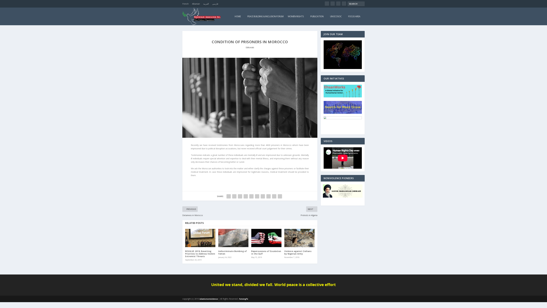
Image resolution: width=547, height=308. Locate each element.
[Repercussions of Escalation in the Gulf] (266, 238)
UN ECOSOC (336, 16)
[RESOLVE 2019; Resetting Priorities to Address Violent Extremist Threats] (200, 238)
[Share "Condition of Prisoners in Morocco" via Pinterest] (251, 196)
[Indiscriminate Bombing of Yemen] (233, 238)
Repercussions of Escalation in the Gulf (266, 252)
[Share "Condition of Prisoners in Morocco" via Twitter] (234, 196)
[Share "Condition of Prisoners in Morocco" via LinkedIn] (257, 196)
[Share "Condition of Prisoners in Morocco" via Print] (280, 196)
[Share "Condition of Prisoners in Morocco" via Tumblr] (246, 196)
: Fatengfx (243, 299)
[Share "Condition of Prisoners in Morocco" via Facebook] (228, 196)
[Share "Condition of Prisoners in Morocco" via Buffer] (263, 196)
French (185, 3)
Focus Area (354, 16)
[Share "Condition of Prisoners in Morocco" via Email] (274, 196)
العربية (206, 3)
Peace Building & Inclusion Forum (265, 16)
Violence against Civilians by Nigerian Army (297, 252)
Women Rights (296, 16)
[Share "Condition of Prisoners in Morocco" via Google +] (240, 196)
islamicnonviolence (208, 299)
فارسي (215, 3)
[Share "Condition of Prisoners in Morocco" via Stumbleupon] (268, 196)
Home (238, 16)
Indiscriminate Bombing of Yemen (232, 252)
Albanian (196, 3)
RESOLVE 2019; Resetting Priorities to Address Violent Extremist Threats (200, 254)
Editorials (250, 47)
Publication (316, 16)
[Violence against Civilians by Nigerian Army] (299, 238)
